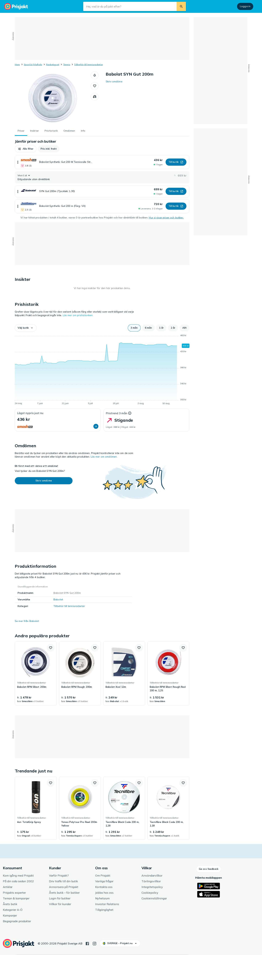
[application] (102, 370)
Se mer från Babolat (27, 621)
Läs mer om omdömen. (104, 456)
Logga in (245, 6)
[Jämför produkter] (95, 97)
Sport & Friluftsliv (33, 64)
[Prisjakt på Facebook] (87, 943)
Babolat (58, 599)
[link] (36, 673)
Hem (17, 64)
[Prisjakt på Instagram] (94, 943)
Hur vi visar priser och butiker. (166, 217)
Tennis (66, 64)
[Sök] (181, 6)
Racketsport (52, 64)
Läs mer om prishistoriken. (78, 315)
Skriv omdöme (114, 81)
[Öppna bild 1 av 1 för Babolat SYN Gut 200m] (53, 98)
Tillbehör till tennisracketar (88, 64)
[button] (95, 75)
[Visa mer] (18, 162)
